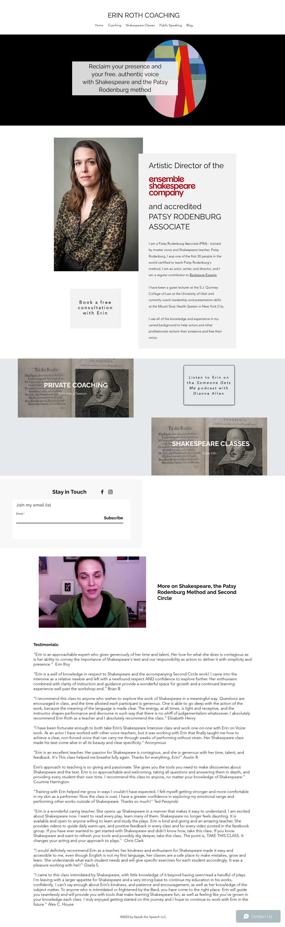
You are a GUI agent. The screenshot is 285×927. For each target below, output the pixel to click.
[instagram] (110, 492)
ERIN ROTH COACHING (143, 15)
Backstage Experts (203, 275)
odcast (210, 388)
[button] (140, 623)
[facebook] (102, 492)
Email (19, 513)
